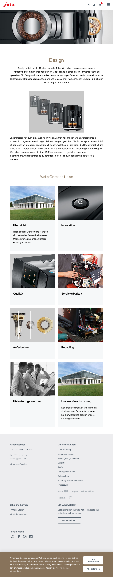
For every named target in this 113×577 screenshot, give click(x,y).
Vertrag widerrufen (66, 471)
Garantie (61, 463)
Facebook (18, 536)
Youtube (12, 536)
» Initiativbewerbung (19, 514)
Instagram (24, 536)
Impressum (63, 485)
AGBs (60, 467)
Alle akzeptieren (93, 560)
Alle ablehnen (93, 569)
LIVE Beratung (64, 449)
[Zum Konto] (94, 4)
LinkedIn (31, 536)
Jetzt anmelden (68, 520)
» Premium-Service (18, 464)
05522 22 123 (20, 455)
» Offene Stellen (17, 510)
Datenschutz (63, 476)
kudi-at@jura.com (18, 458)
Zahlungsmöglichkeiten (68, 458)
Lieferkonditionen (65, 454)
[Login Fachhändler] (88, 4)
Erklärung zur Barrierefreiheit (71, 480)
